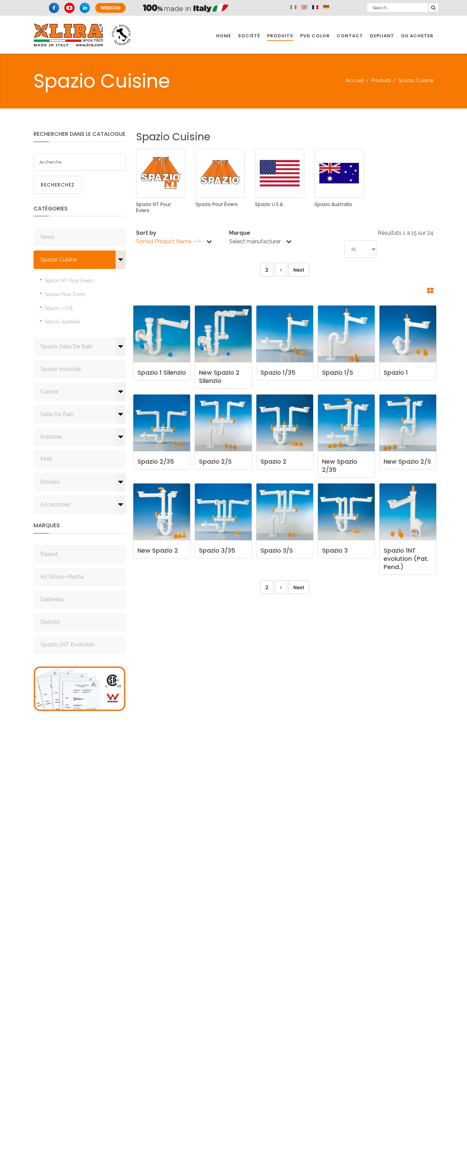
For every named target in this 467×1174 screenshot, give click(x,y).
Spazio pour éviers (65, 294)
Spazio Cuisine (58, 259)
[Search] (433, 7)
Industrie (51, 437)
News (47, 237)
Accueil (355, 80)
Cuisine (49, 391)
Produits (381, 80)
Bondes (50, 482)
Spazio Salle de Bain (66, 346)
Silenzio (50, 622)
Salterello (52, 599)
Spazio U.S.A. (59, 308)
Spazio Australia (62, 321)
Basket (49, 554)
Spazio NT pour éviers (69, 280)
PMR (46, 459)
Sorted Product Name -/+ (168, 241)
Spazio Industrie (60, 369)
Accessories (55, 504)
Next (298, 270)
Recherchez (58, 184)
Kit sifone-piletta (61, 576)
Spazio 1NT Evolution (67, 644)
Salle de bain (57, 414)
